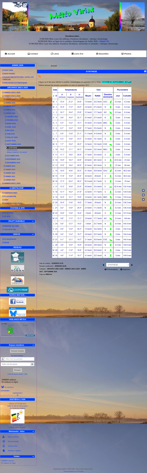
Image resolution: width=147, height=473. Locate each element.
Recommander (13, 441)
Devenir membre (17, 351)
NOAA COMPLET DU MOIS (17, 152)
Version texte (12, 446)
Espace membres (21, 345)
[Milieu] (143, 195)
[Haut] (143, 190)
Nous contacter (13, 437)
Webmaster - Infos (21, 431)
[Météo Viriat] (73, 16)
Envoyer (17, 370)
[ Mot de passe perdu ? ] (17, 374)
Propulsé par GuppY (59, 469)
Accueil (53, 66)
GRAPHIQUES (12, 150)
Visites (24, 456)
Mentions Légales (14, 451)
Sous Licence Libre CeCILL (84, 469)
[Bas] (143, 199)
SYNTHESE (13, 148)
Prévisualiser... (113, 269)
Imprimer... (126, 269)
